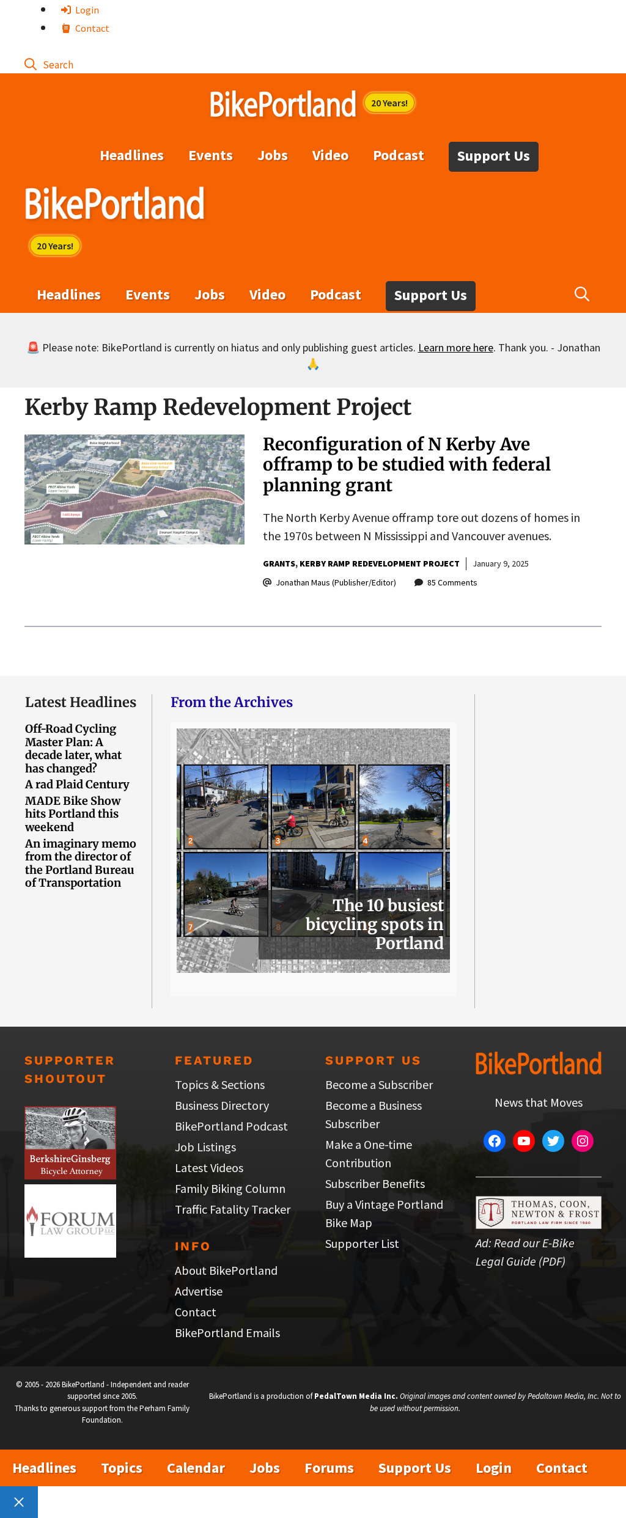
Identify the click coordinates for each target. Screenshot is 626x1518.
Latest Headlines (80, 702)
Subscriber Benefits (375, 1183)
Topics (121, 1467)
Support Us (493, 155)
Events (210, 154)
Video (330, 154)
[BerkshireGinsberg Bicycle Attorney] (70, 1174)
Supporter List (362, 1243)
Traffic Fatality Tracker (232, 1209)
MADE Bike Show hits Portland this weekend (72, 814)
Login (86, 10)
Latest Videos (209, 1167)
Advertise (199, 1291)
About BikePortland (226, 1270)
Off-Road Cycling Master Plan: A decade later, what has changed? (73, 749)
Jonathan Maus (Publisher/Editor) (336, 582)
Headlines (132, 154)
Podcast (398, 154)
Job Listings (205, 1146)
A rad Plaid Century (77, 784)
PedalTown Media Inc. (356, 1396)
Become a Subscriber (379, 1084)
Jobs (272, 154)
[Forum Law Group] (70, 1253)
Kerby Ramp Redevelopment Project (380, 563)
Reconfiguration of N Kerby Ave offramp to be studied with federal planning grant (407, 464)
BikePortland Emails (227, 1332)
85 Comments (452, 582)
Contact (91, 28)
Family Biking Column (230, 1188)
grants (279, 563)
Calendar (196, 1467)
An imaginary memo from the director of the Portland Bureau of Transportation (80, 863)
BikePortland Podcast (231, 1126)
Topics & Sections (220, 1084)
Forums (329, 1467)
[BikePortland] (114, 206)
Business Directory (222, 1105)
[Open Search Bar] (49, 64)
